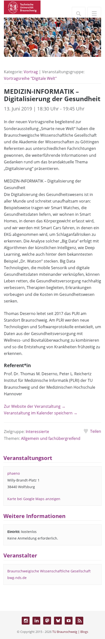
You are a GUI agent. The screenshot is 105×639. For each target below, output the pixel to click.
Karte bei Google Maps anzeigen (33, 498)
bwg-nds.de (17, 577)
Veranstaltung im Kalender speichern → (40, 413)
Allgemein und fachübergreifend (50, 438)
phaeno (13, 473)
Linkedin (36, 621)
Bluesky (58, 621)
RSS (79, 621)
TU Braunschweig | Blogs (70, 631)
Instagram (26, 621)
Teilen (95, 431)
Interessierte (37, 431)
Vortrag (31, 71)
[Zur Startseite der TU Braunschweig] (22, 7)
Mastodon (47, 621)
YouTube (69, 621)
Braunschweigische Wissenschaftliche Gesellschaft (49, 571)
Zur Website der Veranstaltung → (34, 406)
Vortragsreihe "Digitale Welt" (30, 78)
